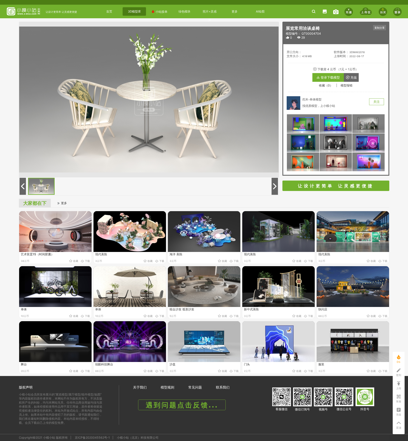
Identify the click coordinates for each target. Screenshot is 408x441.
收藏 (75, 261)
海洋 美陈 (176, 254)
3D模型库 (134, 11)
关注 (376, 102)
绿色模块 (184, 11)
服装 (321, 364)
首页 (109, 11)
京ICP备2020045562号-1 (92, 437)
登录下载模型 (328, 77)
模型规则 (167, 387)
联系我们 (223, 387)
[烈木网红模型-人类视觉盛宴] (303, 123)
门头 (247, 364)
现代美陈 (101, 254)
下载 (87, 261)
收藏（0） (326, 85)
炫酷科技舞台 (104, 364)
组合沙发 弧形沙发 (182, 309)
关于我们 (140, 387)
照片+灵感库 (210, 13)
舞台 (24, 364)
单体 (24, 309)
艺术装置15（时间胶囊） (37, 254)
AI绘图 (260, 11)
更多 (235, 11)
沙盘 (173, 364)
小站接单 (159, 11)
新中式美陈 (251, 309)
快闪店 (322, 309)
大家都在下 (35, 203)
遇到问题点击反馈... (182, 405)
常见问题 (195, 387)
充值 (351, 77)
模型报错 (347, 85)
